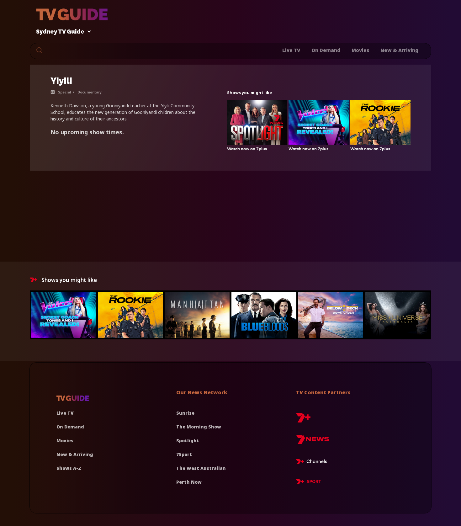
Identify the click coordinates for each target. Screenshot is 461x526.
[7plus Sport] (308, 482)
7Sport (184, 454)
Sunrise (185, 413)
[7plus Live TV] (313, 462)
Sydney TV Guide (60, 32)
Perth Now (189, 482)
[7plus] (303, 420)
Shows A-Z (68, 468)
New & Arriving (399, 50)
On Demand (325, 50)
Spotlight (187, 441)
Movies (360, 50)
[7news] (312, 442)
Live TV (291, 50)
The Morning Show (198, 427)
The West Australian (201, 468)
